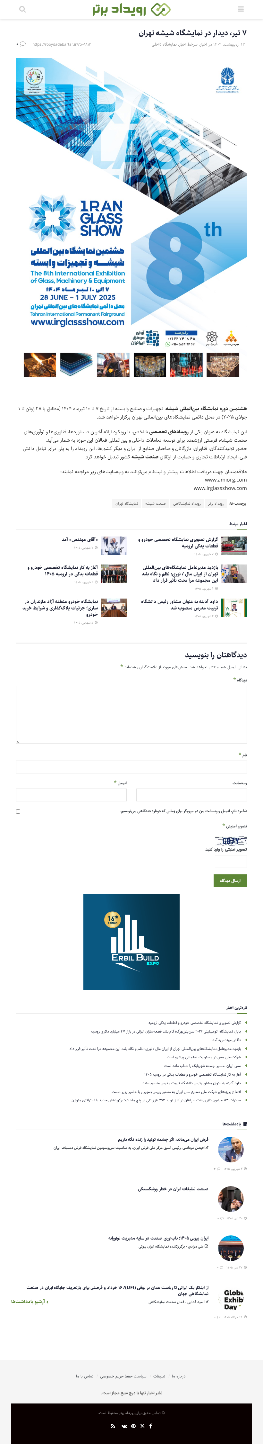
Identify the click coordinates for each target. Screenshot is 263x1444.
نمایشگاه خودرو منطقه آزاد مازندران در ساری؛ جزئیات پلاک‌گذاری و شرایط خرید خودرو (60, 608)
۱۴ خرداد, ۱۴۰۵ (233, 1317)
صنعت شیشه (155, 504)
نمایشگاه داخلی (164, 44)
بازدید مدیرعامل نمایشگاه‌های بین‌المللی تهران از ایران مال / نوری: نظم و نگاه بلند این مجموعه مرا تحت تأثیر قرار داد (180, 574)
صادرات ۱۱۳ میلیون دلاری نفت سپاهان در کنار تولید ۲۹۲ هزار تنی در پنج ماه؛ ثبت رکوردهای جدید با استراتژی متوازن (156, 1100)
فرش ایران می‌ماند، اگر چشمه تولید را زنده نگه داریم (163, 1139)
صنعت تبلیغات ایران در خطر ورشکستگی (173, 1189)
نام (243, 755)
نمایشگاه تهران (126, 504)
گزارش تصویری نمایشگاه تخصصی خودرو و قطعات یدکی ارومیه (178, 543)
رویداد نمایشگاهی (187, 504)
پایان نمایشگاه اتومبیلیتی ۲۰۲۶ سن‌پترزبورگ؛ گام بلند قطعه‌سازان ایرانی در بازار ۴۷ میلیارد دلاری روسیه (166, 1031)
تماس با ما (84, 1376)
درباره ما (178, 1376)
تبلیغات (159, 1376)
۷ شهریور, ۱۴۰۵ (204, 554)
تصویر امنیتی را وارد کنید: (226, 849)
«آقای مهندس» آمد (80, 539)
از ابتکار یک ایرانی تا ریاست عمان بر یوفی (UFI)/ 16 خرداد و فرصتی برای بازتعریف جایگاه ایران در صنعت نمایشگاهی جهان (117, 1291)
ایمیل (120, 783)
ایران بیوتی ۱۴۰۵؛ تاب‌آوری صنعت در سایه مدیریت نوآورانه (158, 1238)
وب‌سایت (240, 783)
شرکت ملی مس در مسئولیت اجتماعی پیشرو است (204, 1057)
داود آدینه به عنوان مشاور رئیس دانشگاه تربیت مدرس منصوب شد (179, 605)
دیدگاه (240, 680)
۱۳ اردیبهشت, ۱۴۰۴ (229, 44)
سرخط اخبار (188, 44)
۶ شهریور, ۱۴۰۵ (205, 588)
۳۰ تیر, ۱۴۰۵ (235, 1218)
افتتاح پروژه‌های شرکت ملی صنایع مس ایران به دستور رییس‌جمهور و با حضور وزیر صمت (176, 1092)
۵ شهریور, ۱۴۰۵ (84, 622)
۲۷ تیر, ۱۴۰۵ (234, 1267)
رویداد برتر (216, 504)
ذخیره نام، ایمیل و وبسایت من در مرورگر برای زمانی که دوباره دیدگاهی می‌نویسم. (183, 811)
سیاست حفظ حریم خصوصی (123, 1376)
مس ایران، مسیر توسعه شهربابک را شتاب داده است (202, 1066)
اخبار (203, 44)
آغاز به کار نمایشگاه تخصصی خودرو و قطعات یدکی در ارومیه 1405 (63, 571)
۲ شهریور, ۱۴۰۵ (233, 1168)
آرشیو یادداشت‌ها (28, 1302)
